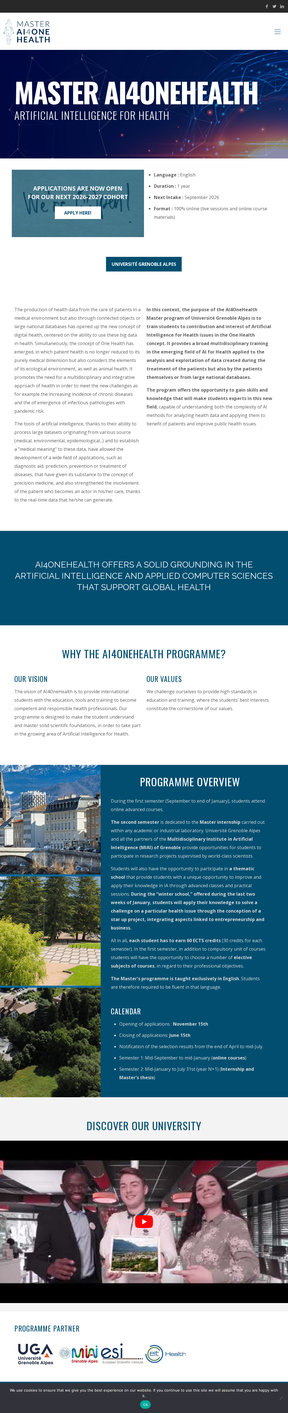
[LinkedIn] (282, 6)
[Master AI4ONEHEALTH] (27, 31)
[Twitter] (275, 6)
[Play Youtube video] (144, 1222)
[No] (281, 1398)
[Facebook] (267, 6)
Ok (145, 1404)
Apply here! (77, 212)
